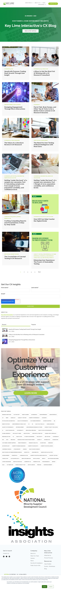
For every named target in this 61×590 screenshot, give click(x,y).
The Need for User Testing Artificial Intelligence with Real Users (44, 144)
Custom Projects (15, 458)
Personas (13, 439)
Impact (15, 216)
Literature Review (15, 140)
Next (39, 272)
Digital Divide (49, 216)
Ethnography (17, 449)
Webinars (50, 442)
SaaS (12, 68)
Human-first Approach (50, 433)
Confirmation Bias (6, 449)
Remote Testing (6, 424)
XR (32, 424)
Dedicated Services (26, 458)
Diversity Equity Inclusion (51, 427)
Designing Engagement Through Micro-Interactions (14, 108)
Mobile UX (13, 417)
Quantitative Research (7, 427)
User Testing (37, 140)
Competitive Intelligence (47, 446)
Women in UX (47, 439)
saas (34, 16)
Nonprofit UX (27, 461)
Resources (41, 4)
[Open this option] (9, 4)
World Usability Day (20, 464)
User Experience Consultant (19, 424)
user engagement (8, 104)
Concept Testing (14, 254)
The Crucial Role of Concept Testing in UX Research (15, 257)
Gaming (25, 449)
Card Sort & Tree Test (37, 433)
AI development (44, 140)
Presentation (7, 218)
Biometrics (14, 455)
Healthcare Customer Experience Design (12, 452)
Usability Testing (38, 254)
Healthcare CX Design (34, 449)
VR (28, 424)
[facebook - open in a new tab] (6, 556)
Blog (44, 2)
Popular (33, 324)
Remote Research (22, 442)
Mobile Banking (50, 424)
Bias (7, 439)
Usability (51, 257)
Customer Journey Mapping (9, 442)
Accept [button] (44, 586)
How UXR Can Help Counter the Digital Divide (44, 220)
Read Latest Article (30, 31)
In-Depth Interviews (29, 436)
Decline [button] (50, 586)
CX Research (56, 436)
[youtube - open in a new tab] (9, 556)
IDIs (3, 439)
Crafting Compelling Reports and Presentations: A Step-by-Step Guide (15, 222)
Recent (4, 324)
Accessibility (20, 430)
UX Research (7, 68)
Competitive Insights (33, 446)
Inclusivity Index (17, 433)
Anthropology (6, 446)
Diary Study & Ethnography (45, 430)
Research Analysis (33, 442)
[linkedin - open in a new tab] (3, 556)
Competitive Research (34, 417)
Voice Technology (10, 430)
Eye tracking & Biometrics (8, 420)
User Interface (53, 414)
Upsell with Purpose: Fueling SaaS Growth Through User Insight (15, 73)
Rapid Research (46, 461)
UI (2, 430)
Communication (8, 216)
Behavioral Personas (31, 430)
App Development (20, 427)
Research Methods (6, 414)
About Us (37, 2)
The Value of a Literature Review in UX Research (14, 144)
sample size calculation (10, 177)
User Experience (46, 254)
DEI (54, 420)
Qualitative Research (22, 420)
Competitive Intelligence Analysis (38, 455)
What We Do (28, 2)
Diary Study (19, 436)
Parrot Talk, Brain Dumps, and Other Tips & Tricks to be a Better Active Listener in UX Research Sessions (45, 110)
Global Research (6, 433)
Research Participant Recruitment (26, 439)
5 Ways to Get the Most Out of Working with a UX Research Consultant (44, 73)
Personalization (6, 436)
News (7, 417)
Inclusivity (43, 216)
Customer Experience (35, 420)
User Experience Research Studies (34, 427)
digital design (16, 104)
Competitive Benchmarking (18, 446)
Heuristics (26, 452)
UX (41, 68)
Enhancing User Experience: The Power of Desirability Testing (44, 262)
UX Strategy (17, 414)
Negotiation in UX (17, 461)
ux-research (28, 16)
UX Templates (10, 464)
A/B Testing (13, 176)
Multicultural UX (39, 424)
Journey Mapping (47, 420)
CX (13, 436)
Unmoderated (20, 176)
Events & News (25, 414)
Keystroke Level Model (53, 458)
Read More (16, 56)
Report (19, 216)
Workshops (55, 439)
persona (39, 464)
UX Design (44, 417)
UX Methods (43, 442)
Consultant (45, 68)
